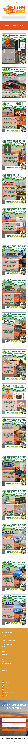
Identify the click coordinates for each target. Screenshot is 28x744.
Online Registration (6, 635)
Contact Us (4, 666)
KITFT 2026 (4, 655)
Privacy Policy (14, 741)
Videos (3, 659)
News (3, 657)
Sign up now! (14, 730)
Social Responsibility (6, 663)
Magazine (4, 646)
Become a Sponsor (6, 674)
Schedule (4, 638)
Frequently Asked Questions (8, 640)
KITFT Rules (4, 642)
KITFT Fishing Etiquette (7, 644)
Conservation (5, 661)
